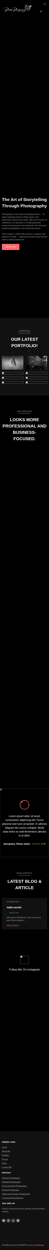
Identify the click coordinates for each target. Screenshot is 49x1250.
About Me (6, 1151)
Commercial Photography (12, 1198)
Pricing (5, 1159)
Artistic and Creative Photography (16, 1194)
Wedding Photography (11, 1182)
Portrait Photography (10, 1190)
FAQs (4, 1163)
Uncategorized (13, 902)
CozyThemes (38, 1245)
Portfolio (5, 1155)
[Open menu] (44, 4)
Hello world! (14, 907)
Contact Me (7, 1167)
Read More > (13, 925)
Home (4, 1147)
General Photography (11, 1178)
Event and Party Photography (14, 1186)
